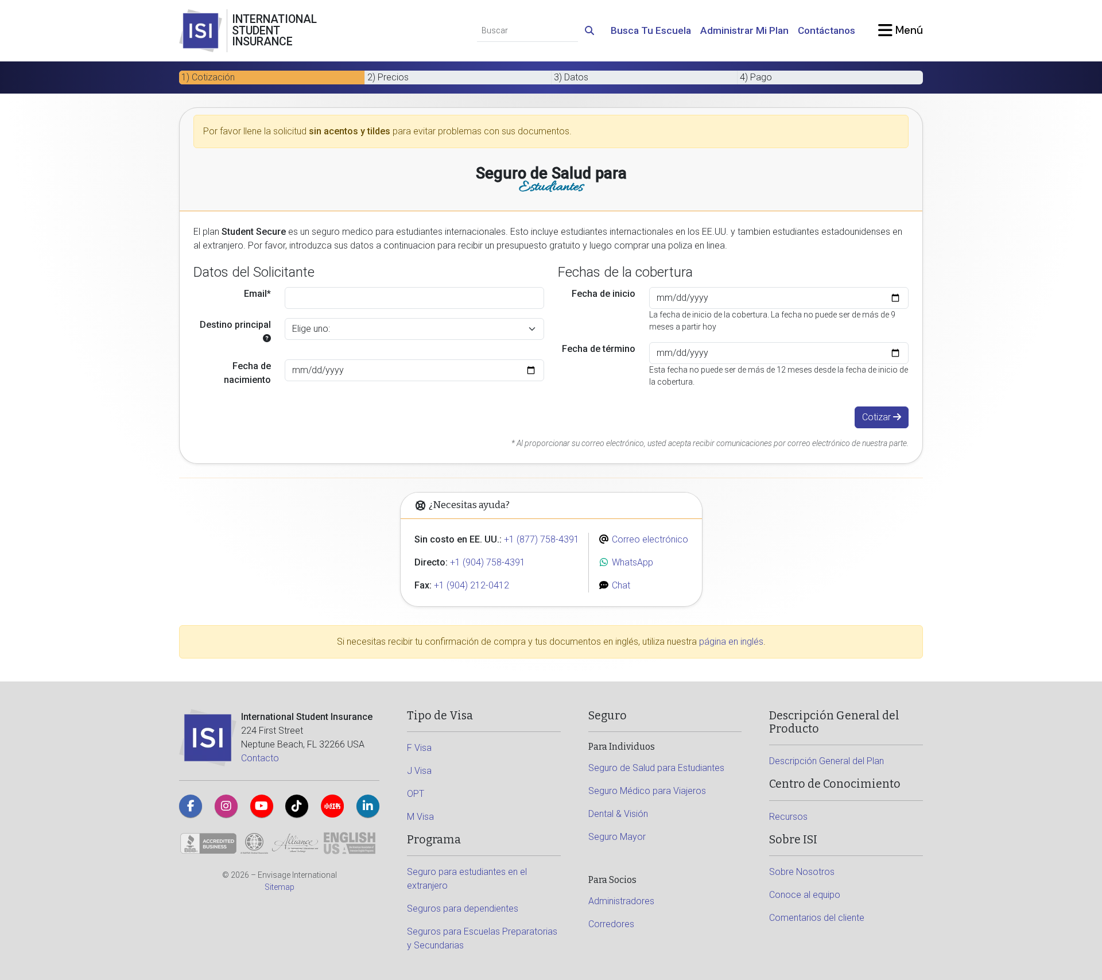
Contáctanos (826, 30)
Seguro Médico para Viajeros (647, 790)
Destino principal (235, 324)
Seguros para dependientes (462, 908)
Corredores (611, 924)
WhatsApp (631, 562)
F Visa (419, 747)
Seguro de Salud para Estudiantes (656, 767)
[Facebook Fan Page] (190, 806)
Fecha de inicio (603, 293)
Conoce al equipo (804, 894)
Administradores (621, 901)
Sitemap (279, 887)
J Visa (419, 770)
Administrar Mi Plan (744, 30)
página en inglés (731, 641)
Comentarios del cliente (816, 917)
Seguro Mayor (617, 836)
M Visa (420, 816)
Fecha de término (598, 348)
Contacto (260, 758)
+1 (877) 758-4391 (541, 539)
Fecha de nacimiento (247, 373)
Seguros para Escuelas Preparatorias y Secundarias (482, 938)
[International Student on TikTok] (296, 806)
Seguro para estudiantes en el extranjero (467, 878)
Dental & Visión (618, 813)
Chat (620, 585)
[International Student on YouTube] (261, 806)
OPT (415, 793)
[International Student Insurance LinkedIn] (367, 806)
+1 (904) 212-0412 (471, 585)
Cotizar (877, 417)
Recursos (788, 816)
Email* (257, 293)
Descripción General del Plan (826, 761)
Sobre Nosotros (802, 871)
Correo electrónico (649, 539)
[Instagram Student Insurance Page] (226, 806)
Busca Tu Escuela (651, 30)
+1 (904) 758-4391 (487, 562)
